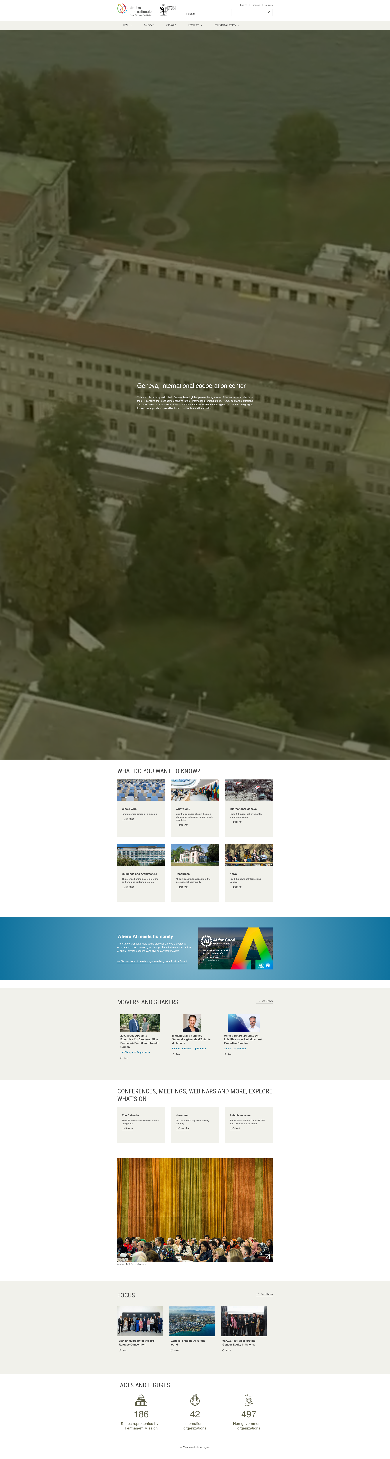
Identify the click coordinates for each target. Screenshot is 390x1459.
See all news (267, 1001)
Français (256, 4)
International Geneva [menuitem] (225, 25)
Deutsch (269, 4)
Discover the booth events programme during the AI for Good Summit (154, 961)
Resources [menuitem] (193, 25)
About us (192, 13)
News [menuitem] (126, 25)
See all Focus (267, 1294)
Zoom (267, 1256)
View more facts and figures (196, 1447)
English (243, 4)
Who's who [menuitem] (171, 25)
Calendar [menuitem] (149, 25)
